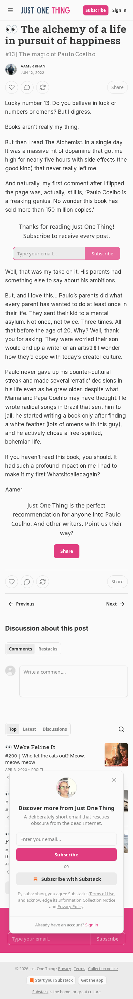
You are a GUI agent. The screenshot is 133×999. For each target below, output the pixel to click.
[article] (66, 762)
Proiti (37, 769)
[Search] (121, 729)
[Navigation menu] (10, 10)
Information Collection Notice (86, 900)
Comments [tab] (20, 649)
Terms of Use (101, 894)
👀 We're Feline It (30, 747)
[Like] (11, 87)
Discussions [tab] (55, 729)
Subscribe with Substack (71, 879)
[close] (114, 780)
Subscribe (96, 10)
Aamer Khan (33, 66)
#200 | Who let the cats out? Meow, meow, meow (45, 758)
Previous (25, 604)
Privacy (64, 968)
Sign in (119, 10)
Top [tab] (12, 729)
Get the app (92, 980)
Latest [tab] (29, 729)
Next (111, 604)
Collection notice (103, 968)
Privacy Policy (70, 906)
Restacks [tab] (47, 649)
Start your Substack (54, 980)
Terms (79, 968)
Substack (40, 992)
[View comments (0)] (27, 87)
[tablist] (33, 648)
